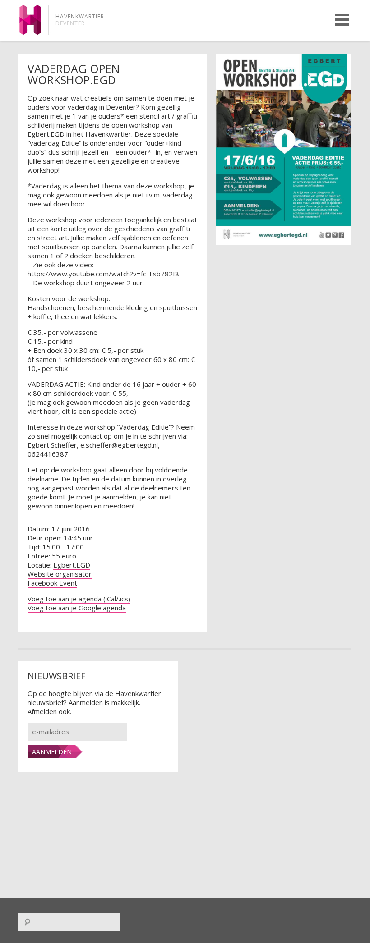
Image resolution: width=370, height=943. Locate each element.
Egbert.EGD (71, 564)
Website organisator (60, 573)
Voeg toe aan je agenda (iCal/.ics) (79, 598)
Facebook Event (52, 582)
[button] (342, 19)
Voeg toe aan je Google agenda (77, 607)
